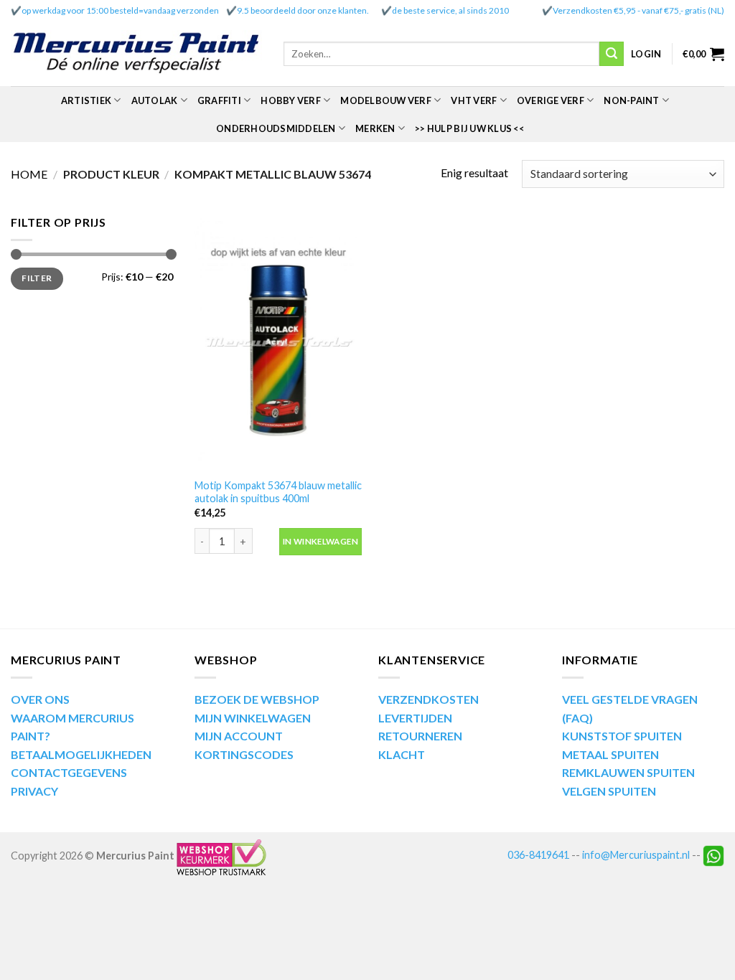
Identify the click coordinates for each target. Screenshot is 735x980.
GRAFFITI (219, 100)
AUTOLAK (154, 100)
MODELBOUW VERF (385, 100)
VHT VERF (474, 100)
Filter (37, 278)
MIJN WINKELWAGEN (253, 718)
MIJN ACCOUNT (239, 736)
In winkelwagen (320, 541)
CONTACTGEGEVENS (69, 772)
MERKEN (375, 128)
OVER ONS (40, 699)
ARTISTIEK (86, 100)
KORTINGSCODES (244, 754)
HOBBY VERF (291, 100)
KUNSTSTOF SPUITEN (622, 736)
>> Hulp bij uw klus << (469, 128)
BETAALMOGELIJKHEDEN (81, 754)
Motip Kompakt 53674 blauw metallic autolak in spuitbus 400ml (278, 492)
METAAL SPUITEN (610, 754)
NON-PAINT (631, 100)
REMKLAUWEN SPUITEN (628, 772)
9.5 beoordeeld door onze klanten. (303, 10)
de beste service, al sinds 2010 (450, 10)
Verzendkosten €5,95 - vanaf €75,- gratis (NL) (638, 10)
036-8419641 (538, 855)
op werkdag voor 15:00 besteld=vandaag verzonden (120, 10)
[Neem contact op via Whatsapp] (713, 855)
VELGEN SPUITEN (609, 791)
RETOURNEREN (420, 736)
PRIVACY (34, 791)
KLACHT (401, 754)
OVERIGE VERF (550, 100)
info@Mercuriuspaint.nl (636, 855)
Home (29, 174)
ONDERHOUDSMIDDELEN (276, 128)
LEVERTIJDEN (415, 718)
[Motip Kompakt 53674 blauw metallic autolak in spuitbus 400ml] (278, 341)
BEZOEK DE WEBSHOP (257, 699)
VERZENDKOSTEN (428, 699)
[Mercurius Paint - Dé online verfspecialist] (136, 54)
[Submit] (611, 54)
